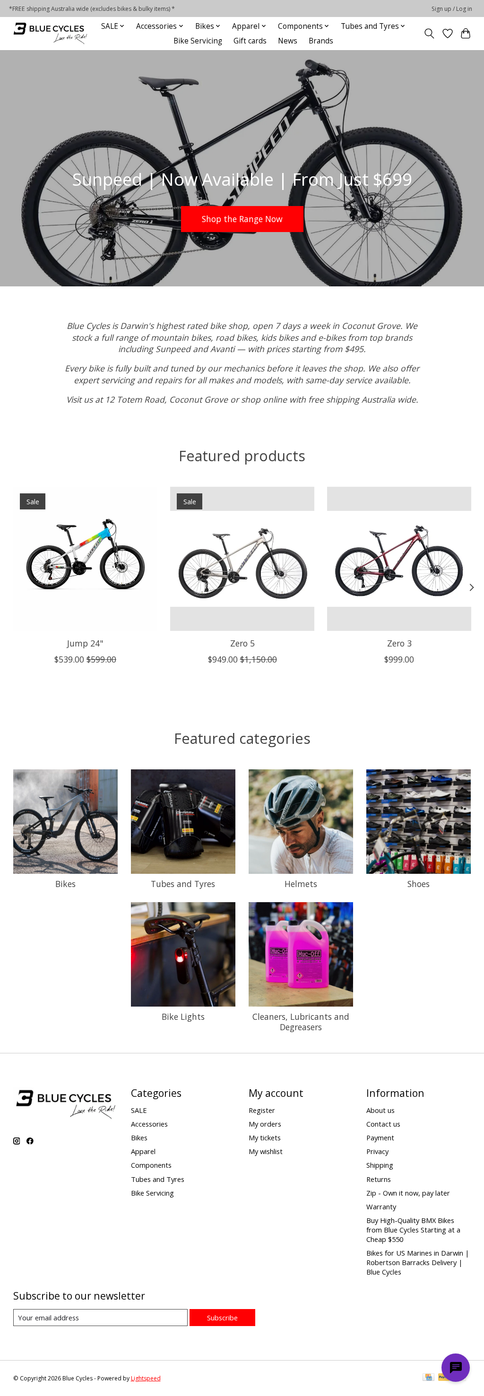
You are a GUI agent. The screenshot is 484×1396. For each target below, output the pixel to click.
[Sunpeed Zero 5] (242, 559)
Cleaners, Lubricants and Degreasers (300, 1021)
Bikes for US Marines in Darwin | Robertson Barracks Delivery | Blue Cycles (417, 1262)
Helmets (301, 883)
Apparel (143, 1151)
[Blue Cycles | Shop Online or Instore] (50, 33)
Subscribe (222, 1317)
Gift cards (250, 41)
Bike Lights (183, 1016)
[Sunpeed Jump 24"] (85, 559)
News (287, 41)
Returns (378, 1179)
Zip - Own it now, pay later (408, 1193)
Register (262, 1110)
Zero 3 (399, 643)
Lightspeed (146, 1378)
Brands (321, 41)
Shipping (379, 1165)
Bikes (65, 883)
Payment (380, 1137)
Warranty (381, 1206)
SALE (139, 1110)
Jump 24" (85, 643)
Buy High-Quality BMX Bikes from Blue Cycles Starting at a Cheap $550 (413, 1229)
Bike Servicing (197, 41)
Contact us (383, 1124)
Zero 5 (242, 643)
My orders (265, 1124)
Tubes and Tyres (183, 883)
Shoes (418, 883)
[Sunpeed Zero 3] (399, 559)
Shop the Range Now (242, 218)
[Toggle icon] (429, 33)
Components (151, 1165)
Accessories (149, 1124)
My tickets (265, 1137)
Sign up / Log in (452, 9)
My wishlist (266, 1151)
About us (380, 1110)
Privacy (377, 1151)
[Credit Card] (428, 1378)
